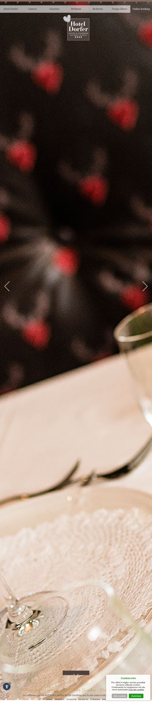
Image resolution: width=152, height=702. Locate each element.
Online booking (141, 9)
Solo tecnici (120, 696)
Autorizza (136, 696)
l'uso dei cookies (136, 689)
